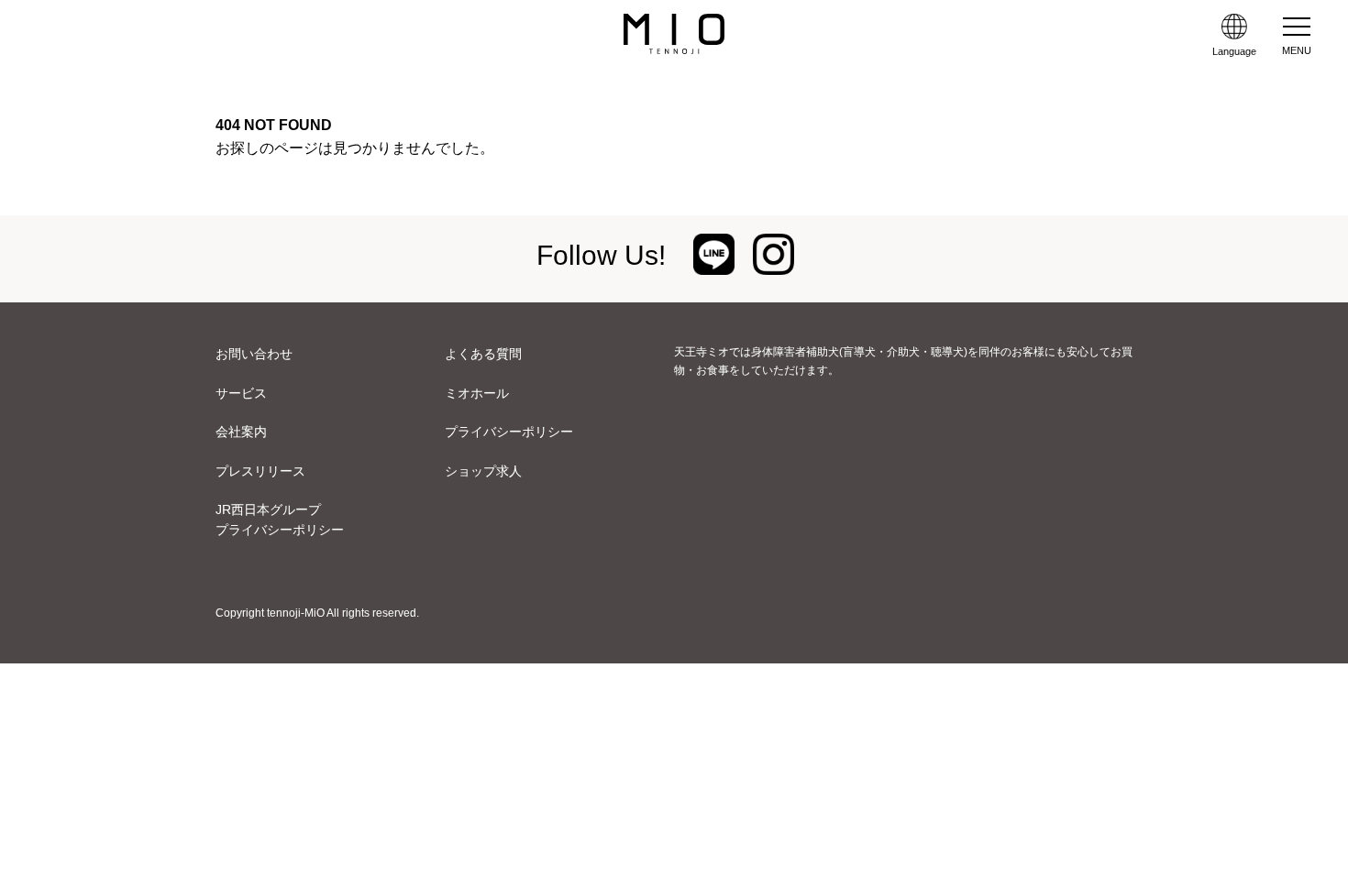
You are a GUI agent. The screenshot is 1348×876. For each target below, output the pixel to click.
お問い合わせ (254, 353)
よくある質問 (483, 353)
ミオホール (477, 393)
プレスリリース (260, 471)
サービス (241, 393)
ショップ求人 (483, 471)
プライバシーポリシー (509, 431)
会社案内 (241, 431)
